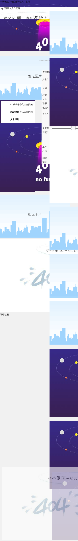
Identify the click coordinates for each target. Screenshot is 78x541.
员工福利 (14, 119)
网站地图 (4, 314)
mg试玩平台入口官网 (10, 8)
